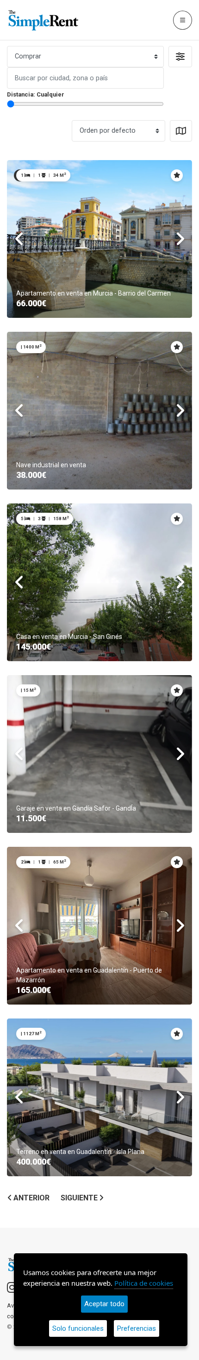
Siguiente (80, 1198)
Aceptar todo (104, 1304)
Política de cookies (143, 1283)
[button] (180, 56)
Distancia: (35, 94)
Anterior (31, 1198)
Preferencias (136, 1328)
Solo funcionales (78, 1328)
